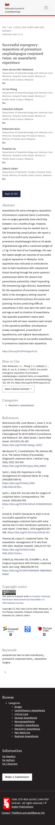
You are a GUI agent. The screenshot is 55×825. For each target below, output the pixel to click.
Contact (6, 812)
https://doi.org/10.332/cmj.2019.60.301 (28, 532)
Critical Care (21, 714)
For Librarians (9, 763)
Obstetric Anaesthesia (27, 725)
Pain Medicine (22, 732)
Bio (4, 83)
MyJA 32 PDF (11, 193)
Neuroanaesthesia (25, 721)
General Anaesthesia (26, 717)
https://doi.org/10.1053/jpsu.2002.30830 (24, 466)
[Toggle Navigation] (46, 8)
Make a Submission (17, 777)
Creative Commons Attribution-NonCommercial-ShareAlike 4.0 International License (26, 599)
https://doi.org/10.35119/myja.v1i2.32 (19, 351)
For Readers (8, 756)
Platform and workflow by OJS (28, 812)
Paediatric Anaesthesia (21, 405)
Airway (18, 706)
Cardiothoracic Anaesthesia (30, 710)
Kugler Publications (22, 806)
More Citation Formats (17, 389)
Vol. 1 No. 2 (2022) (11, 27)
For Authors (8, 760)
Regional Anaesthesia (26, 736)
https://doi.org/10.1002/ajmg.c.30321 (22, 445)
